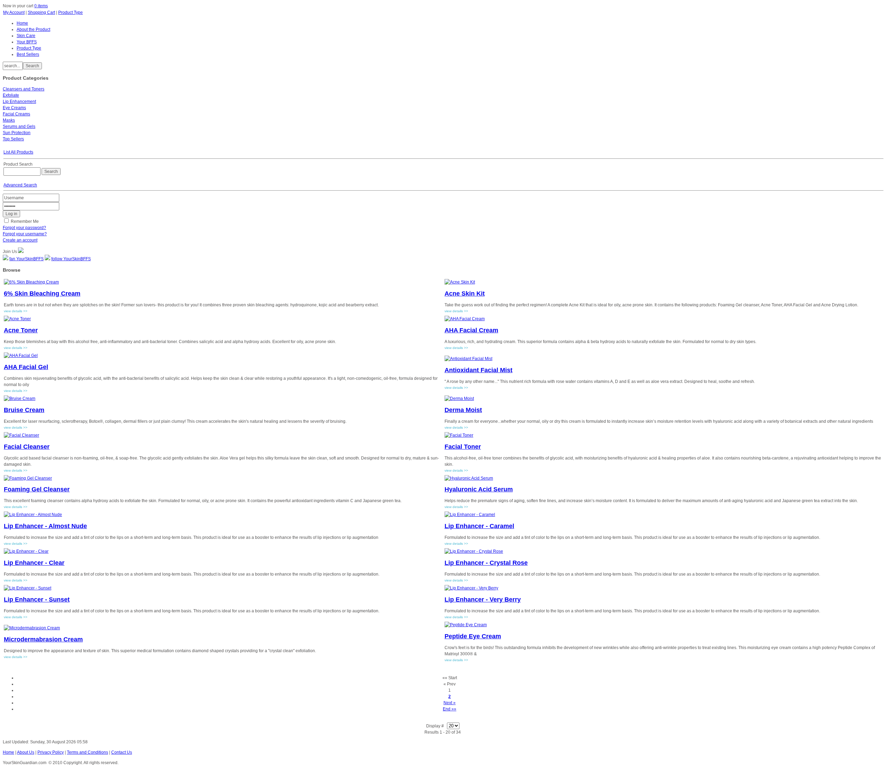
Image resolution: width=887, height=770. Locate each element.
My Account (14, 12)
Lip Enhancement (19, 101)
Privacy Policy (50, 752)
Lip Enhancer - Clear (34, 562)
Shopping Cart (41, 12)
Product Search (18, 164)
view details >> (15, 311)
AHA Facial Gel (26, 367)
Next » (450, 702)
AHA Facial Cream (471, 330)
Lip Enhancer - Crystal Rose (486, 562)
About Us (25, 752)
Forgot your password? (24, 227)
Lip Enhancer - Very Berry (483, 599)
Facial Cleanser (27, 446)
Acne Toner (21, 330)
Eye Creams (14, 107)
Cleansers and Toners (23, 89)
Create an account (20, 240)
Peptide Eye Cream (473, 636)
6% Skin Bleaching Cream (42, 293)
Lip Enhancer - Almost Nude (45, 526)
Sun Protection (16, 132)
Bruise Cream (24, 409)
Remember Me (25, 221)
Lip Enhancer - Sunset (37, 599)
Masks (9, 120)
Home (8, 752)
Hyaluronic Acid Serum (479, 489)
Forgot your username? (25, 233)
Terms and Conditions (87, 752)
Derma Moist (463, 409)
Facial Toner (463, 446)
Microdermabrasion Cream (43, 639)
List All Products (18, 152)
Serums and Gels (19, 126)
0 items (41, 5)
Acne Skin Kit (465, 293)
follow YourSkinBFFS (71, 258)
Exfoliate (11, 95)
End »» (449, 709)
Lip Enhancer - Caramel (479, 526)
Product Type (70, 12)
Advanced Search (20, 185)
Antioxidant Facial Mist (478, 370)
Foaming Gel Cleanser (37, 489)
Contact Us (121, 752)
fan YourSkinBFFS (26, 258)
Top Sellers (13, 139)
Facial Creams (16, 114)
